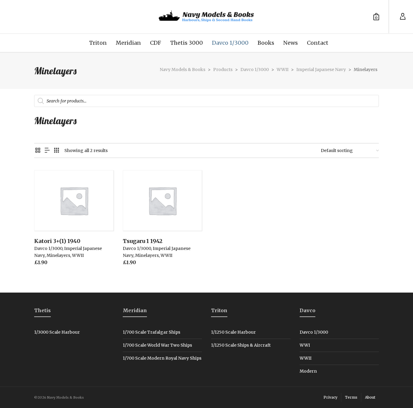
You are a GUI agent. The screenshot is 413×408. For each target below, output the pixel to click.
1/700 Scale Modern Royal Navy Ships (162, 358)
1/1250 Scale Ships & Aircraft (241, 345)
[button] (48, 217)
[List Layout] (47, 150)
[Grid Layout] (56, 150)
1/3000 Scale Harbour (57, 332)
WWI (305, 345)
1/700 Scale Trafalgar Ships (151, 332)
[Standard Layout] (37, 150)
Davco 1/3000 (48, 248)
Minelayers (58, 255)
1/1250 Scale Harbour (233, 332)
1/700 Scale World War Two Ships (157, 345)
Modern (308, 371)
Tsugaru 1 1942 (142, 241)
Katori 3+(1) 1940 (57, 241)
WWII (78, 255)
